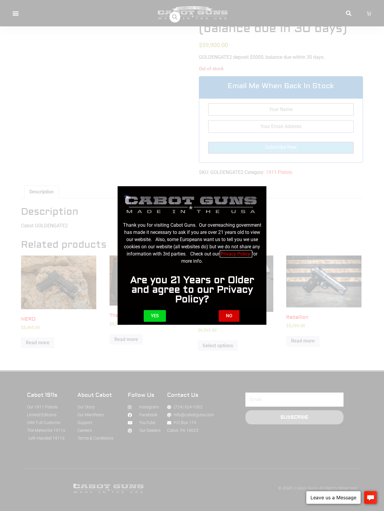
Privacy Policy (235, 254)
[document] (192, 255)
